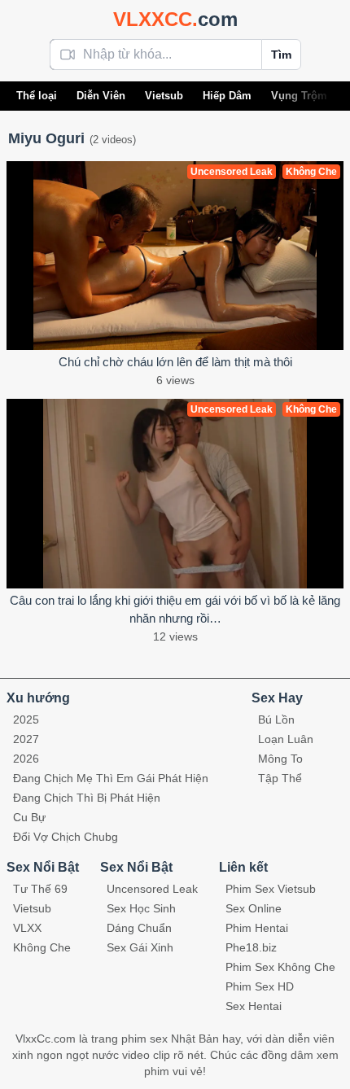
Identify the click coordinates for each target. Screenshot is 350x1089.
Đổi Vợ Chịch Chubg (65, 836)
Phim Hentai (256, 927)
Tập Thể (280, 778)
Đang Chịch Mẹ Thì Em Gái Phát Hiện (110, 778)
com (175, 19)
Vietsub (164, 96)
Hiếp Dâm (227, 96)
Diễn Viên (101, 96)
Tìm (281, 54)
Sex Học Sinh (141, 908)
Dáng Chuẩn (139, 927)
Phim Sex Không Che (280, 966)
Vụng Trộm (299, 96)
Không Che (42, 947)
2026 (26, 758)
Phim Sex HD (259, 986)
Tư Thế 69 (40, 888)
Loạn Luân (285, 739)
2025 (26, 719)
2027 (26, 739)
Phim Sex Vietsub (270, 888)
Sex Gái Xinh (140, 947)
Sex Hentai (253, 1005)
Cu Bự (29, 817)
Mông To (280, 758)
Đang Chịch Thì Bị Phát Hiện (86, 797)
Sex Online (253, 908)
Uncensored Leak (152, 888)
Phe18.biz (251, 947)
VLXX (27, 927)
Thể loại (36, 96)
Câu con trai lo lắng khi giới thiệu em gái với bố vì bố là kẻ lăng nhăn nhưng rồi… (175, 609)
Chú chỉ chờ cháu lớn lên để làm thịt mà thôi (175, 362)
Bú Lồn (276, 719)
